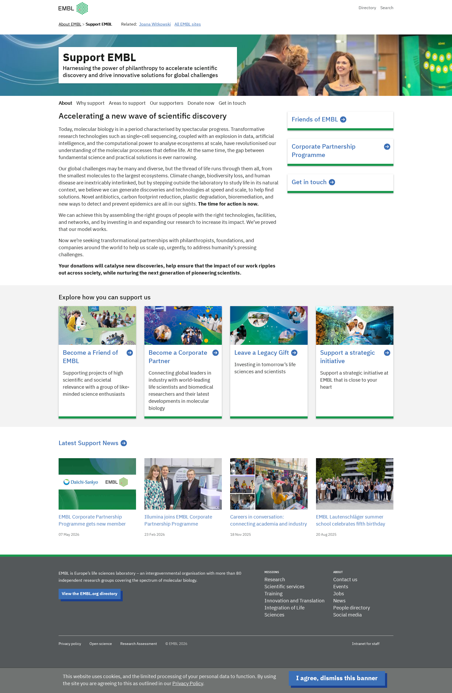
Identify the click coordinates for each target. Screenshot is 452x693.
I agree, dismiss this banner (337, 678)
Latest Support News (88, 443)
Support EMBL (99, 58)
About (65, 103)
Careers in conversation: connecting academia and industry (268, 521)
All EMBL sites (187, 24)
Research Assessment (138, 644)
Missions (271, 572)
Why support (90, 103)
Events (340, 586)
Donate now (201, 103)
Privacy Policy (187, 683)
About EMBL (70, 24)
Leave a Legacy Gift (261, 353)
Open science (100, 644)
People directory (351, 607)
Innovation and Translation (294, 600)
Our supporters (166, 103)
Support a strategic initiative (347, 357)
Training (273, 593)
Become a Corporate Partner (178, 357)
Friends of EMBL (315, 120)
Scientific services (284, 586)
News (339, 600)
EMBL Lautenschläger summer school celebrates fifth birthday (350, 521)
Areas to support (127, 103)
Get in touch (232, 103)
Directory (367, 8)
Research (274, 579)
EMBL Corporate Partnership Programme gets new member (92, 521)
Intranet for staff (366, 644)
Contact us (345, 579)
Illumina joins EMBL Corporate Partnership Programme (178, 521)
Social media (347, 615)
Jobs (338, 593)
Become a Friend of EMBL (90, 357)
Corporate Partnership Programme (323, 151)
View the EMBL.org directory (89, 594)
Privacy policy (70, 644)
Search (386, 8)
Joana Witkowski (155, 24)
